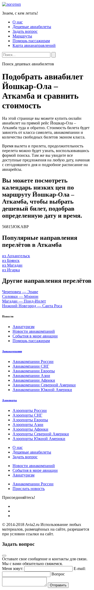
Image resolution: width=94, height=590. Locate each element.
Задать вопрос (25, 31)
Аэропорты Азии (28, 424)
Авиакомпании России (33, 361)
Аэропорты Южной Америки (39, 438)
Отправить (58, 585)
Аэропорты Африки (30, 429)
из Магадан (12, 265)
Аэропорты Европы (30, 420)
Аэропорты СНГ (27, 415)
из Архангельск (16, 256)
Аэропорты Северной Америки (41, 434)
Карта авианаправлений (34, 45)
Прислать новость (29, 488)
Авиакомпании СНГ (31, 366)
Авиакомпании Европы (34, 371)
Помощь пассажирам (31, 41)
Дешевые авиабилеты (32, 26)
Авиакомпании (12, 351)
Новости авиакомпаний (34, 331)
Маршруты (22, 36)
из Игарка (11, 270)
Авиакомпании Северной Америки (44, 385)
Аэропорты (9, 400)
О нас (18, 22)
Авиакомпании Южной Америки (42, 389)
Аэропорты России (30, 410)
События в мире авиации (35, 336)
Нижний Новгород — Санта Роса (32, 306)
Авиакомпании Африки (34, 380)
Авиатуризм (23, 326)
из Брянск (11, 260)
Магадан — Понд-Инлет (24, 301)
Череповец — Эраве (20, 292)
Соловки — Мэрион (20, 296)
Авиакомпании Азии (31, 375)
